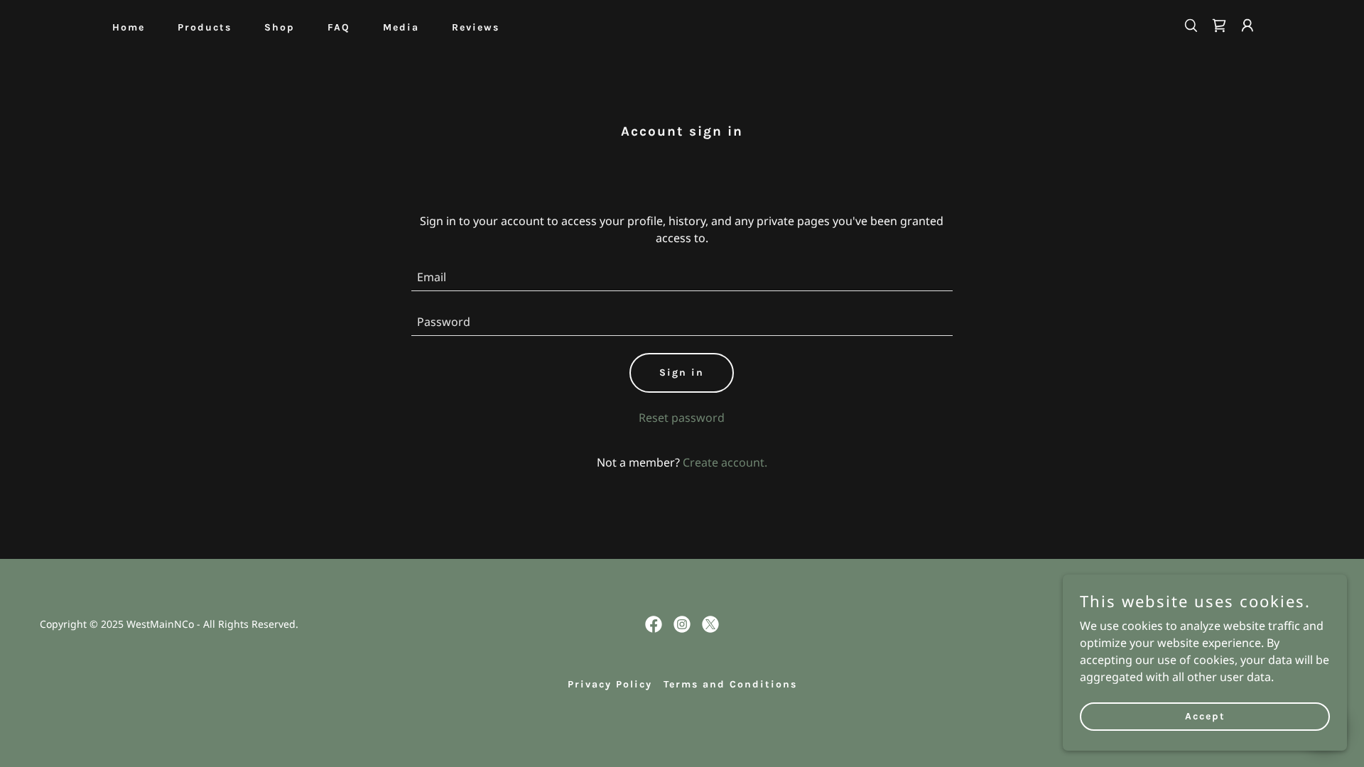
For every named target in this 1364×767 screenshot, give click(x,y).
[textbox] (682, 277)
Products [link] (205, 27)
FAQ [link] (339, 27)
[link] (1219, 25)
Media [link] (401, 27)
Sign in (681, 372)
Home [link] (128, 27)
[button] (1247, 25)
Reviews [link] (475, 27)
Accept (1205, 716)
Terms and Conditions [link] (730, 684)
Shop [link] (279, 27)
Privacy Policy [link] (610, 684)
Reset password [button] (682, 417)
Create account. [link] (725, 462)
